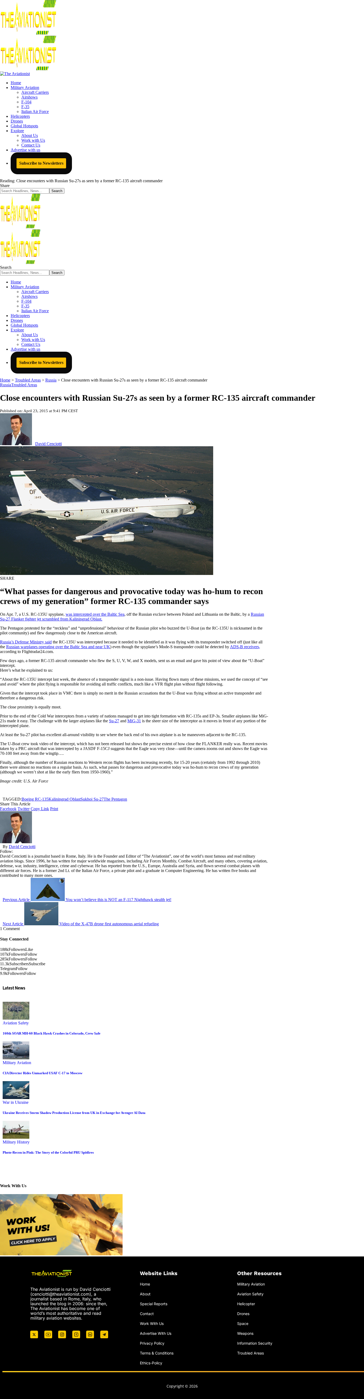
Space (242, 1323)
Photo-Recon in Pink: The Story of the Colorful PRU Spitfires (48, 1152)
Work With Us (152, 1323)
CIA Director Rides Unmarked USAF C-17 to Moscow (42, 1073)
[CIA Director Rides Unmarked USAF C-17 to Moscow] (16, 1058)
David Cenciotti (48, 443)
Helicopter (246, 1303)
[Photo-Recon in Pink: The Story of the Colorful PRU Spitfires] (16, 1137)
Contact (147, 1313)
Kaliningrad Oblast (64, 799)
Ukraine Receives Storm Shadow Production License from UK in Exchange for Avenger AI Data (74, 1113)
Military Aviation (17, 1062)
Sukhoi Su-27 (92, 799)
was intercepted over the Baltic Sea (95, 614)
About (145, 1294)
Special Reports (153, 1303)
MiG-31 (134, 721)
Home (145, 1284)
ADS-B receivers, (245, 646)
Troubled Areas (24, 385)
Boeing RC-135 (35, 799)
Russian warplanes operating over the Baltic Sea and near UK (58, 646)
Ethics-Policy (151, 1362)
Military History (16, 1142)
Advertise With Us (155, 1333)
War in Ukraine (16, 1102)
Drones (243, 1313)
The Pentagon (115, 799)
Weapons (245, 1333)
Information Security (254, 1343)
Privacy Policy (152, 1343)
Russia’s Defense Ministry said (26, 642)
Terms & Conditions (156, 1353)
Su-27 (114, 721)
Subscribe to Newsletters (41, 163)
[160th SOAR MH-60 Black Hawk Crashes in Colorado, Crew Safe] (16, 1018)
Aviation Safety (16, 1023)
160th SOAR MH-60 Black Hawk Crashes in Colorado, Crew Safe (51, 1033)
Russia (5, 385)
